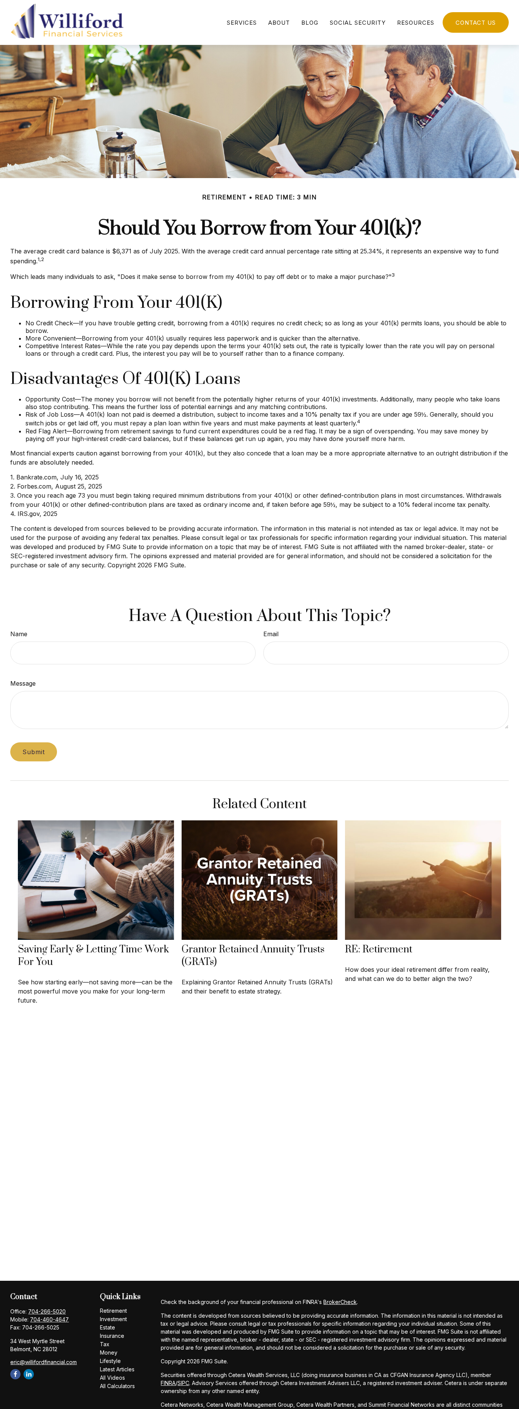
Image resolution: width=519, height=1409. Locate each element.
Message (23, 683)
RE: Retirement (378, 949)
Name (18, 634)
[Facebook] (15, 1374)
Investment (113, 1319)
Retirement (113, 1310)
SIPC (183, 1383)
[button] (242, 22)
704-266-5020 (47, 1311)
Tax (104, 1344)
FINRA (168, 1383)
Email (270, 634)
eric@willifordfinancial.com (43, 1362)
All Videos (112, 1377)
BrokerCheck (340, 1302)
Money (108, 1352)
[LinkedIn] (29, 1374)
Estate (107, 1327)
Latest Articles (117, 1369)
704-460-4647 (49, 1319)
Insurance (112, 1336)
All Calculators (117, 1386)
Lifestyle (110, 1361)
